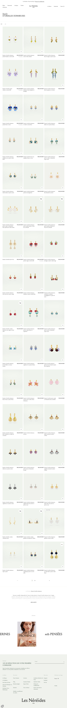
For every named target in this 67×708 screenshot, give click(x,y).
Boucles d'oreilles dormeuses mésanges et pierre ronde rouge (50, 260)
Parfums (22, 5)
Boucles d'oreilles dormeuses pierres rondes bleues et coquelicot (28, 330)
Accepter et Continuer (24, 701)
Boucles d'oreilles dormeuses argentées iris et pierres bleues (29, 364)
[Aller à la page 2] (49, 580)
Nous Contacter (16, 678)
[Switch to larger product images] (1, 24)
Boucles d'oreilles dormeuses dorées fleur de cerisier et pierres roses (49, 503)
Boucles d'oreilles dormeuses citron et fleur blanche (28, 56)
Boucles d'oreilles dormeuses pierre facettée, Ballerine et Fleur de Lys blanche (49, 226)
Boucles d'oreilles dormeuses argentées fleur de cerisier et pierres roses (28, 503)
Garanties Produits (26, 681)
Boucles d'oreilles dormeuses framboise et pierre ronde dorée (29, 293)
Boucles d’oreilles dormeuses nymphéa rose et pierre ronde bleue (8, 158)
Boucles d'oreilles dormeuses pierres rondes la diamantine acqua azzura (49, 158)
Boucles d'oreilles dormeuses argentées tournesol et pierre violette (49, 469)
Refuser (6, 700)
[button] (2, 706)
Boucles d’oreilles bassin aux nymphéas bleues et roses (28, 157)
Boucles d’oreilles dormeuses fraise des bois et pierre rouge (8, 293)
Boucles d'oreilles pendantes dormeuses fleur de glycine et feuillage (28, 90)
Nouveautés (10, 5)
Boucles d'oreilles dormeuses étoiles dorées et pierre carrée (8, 192)
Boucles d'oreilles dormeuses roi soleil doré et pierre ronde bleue (49, 571)
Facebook (45, 680)
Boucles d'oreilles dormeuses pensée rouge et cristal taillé (28, 260)
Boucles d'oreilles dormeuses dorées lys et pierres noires (8, 468)
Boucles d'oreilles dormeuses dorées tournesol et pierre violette (49, 434)
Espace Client (26, 684)
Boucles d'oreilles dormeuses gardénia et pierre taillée (49, 537)
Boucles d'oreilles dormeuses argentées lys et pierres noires (8, 503)
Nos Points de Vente (6, 682)
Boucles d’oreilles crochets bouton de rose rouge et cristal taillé (8, 330)
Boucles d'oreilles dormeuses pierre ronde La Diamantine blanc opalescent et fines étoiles (8, 226)
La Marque (5, 678)
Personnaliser (15, 700)
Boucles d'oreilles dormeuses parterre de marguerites (28, 192)
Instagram (45, 678)
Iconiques (16, 5)
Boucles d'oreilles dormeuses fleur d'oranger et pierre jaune (49, 56)
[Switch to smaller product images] (5, 24)
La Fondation (5, 680)
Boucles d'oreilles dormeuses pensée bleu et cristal (8, 124)
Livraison (25, 678)
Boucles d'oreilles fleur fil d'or (8, 259)
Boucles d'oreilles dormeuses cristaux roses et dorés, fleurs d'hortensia (28, 399)
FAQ (14, 681)
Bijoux (4, 5)
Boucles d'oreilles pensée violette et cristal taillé (7, 89)
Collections (5, 7)
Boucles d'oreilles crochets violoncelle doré (8, 537)
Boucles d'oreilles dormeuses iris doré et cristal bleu (28, 124)
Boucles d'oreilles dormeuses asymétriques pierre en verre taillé (28, 571)
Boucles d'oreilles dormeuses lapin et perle (8, 571)
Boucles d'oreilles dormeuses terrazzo (28, 433)
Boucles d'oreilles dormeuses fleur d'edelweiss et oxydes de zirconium (8, 434)
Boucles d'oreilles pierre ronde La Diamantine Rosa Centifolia (50, 399)
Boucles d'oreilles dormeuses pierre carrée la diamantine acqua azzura (49, 330)
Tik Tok (45, 682)
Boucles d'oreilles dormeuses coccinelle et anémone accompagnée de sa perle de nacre (49, 294)
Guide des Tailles (37, 681)
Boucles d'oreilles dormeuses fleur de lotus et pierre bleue (8, 399)
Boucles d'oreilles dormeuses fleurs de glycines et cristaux (49, 89)
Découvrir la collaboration (39, 1)
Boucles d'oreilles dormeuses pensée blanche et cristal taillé (8, 56)
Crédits (55, 685)
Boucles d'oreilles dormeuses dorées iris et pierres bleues (49, 124)
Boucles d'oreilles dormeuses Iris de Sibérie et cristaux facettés (8, 365)
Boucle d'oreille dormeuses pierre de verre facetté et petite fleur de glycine (50, 365)
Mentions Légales (16, 684)
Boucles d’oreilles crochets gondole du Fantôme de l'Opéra (29, 537)
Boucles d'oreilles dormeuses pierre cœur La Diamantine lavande (28, 469)
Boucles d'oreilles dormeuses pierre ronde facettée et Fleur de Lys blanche (29, 226)
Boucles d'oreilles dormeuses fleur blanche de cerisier (49, 192)
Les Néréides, (28, 591)
